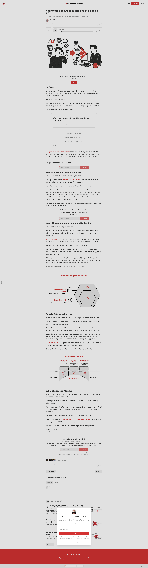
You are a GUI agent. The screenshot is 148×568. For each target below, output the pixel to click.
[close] (89, 510)
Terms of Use (81, 536)
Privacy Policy (86, 538)
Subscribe (74, 533)
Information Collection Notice (73, 538)
